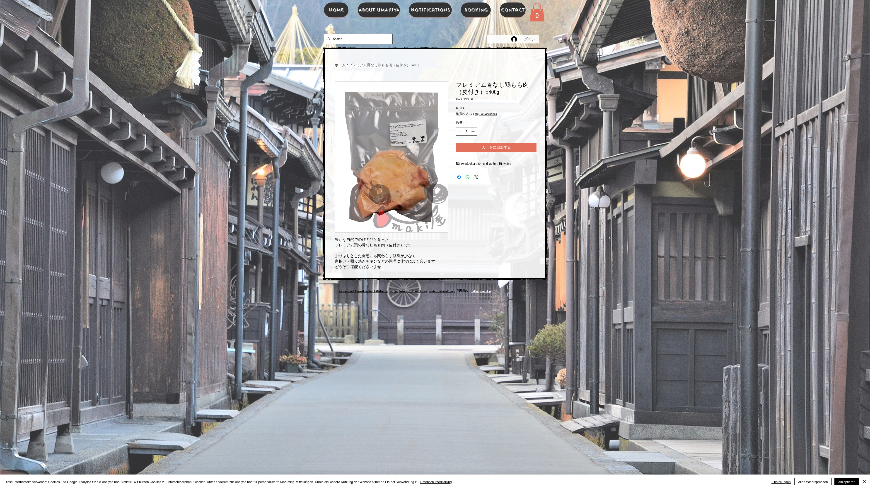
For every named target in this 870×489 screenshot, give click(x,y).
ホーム (340, 65)
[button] (537, 12)
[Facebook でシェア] (459, 177)
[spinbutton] (466, 131)
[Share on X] (476, 177)
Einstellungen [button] (781, 481)
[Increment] (473, 131)
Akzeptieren (846, 481)
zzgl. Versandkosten (486, 114)
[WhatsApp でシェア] (467, 177)
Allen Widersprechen (813, 481)
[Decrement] (459, 131)
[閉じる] (864, 481)
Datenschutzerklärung (436, 481)
